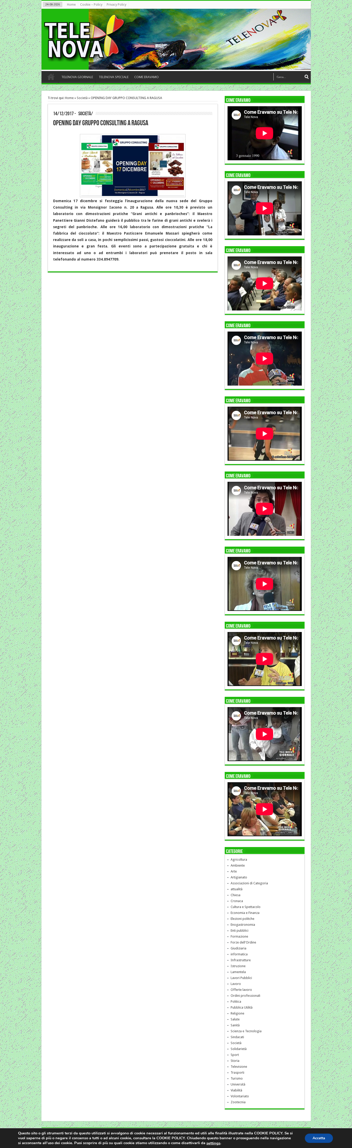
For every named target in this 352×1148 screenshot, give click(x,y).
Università (238, 1084)
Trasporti (237, 1072)
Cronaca (237, 901)
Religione (237, 1013)
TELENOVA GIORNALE (77, 77)
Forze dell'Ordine (243, 942)
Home (71, 4)
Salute (235, 1019)
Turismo (237, 1078)
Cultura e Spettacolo (246, 907)
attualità (236, 889)
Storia (235, 1061)
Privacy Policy (116, 4)
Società (82, 98)
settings (213, 1143)
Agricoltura (239, 859)
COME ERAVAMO (146, 77)
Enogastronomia (243, 925)
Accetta (319, 1137)
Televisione (239, 1067)
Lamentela (238, 972)
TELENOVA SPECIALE (114, 77)
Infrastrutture (241, 960)
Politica (236, 1001)
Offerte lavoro (241, 990)
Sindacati (237, 1037)
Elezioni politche (242, 919)
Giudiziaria (238, 948)
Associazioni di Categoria (249, 883)
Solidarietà (239, 1049)
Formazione (239, 936)
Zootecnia (238, 1102)
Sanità (235, 1025)
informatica (239, 954)
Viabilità (236, 1090)
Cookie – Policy (91, 4)
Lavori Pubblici (241, 978)
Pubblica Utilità (242, 1007)
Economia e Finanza (245, 913)
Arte (234, 871)
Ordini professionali (245, 996)
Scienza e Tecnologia (246, 1031)
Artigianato (239, 877)
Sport (235, 1055)
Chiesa (235, 895)
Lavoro (236, 984)
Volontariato (240, 1096)
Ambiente (238, 865)
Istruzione (238, 966)
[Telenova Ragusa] (177, 66)
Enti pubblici (239, 930)
